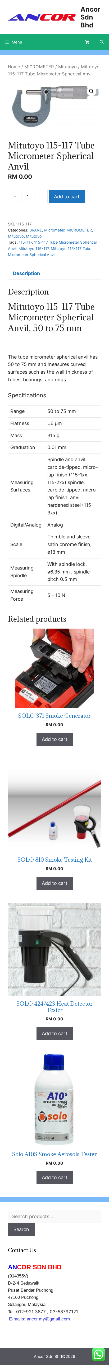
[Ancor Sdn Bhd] (42, 17)
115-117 (25, 242)
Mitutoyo (67, 66)
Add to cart (67, 196)
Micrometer (54, 230)
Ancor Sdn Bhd (90, 17)
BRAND (35, 230)
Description (26, 273)
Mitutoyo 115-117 (34, 248)
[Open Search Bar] (101, 42)
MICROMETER (39, 66)
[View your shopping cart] (87, 42)
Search (21, 1229)
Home (14, 66)
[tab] (54, 273)
